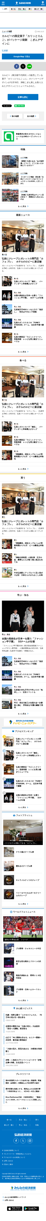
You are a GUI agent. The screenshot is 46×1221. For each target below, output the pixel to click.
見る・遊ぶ (22, 9)
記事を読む (23, 97)
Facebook (16, 1140)
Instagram (30, 1140)
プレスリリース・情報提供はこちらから (17, 1154)
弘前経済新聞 (23, 3)
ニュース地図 (7, 31)
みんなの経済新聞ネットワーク (23, 1188)
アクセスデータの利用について (14, 1157)
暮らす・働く (39, 9)
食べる (13, 9)
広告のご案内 (8, 1164)
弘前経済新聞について (11, 1150)
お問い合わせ (8, 1161)
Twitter (23, 1140)
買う (30, 9)
